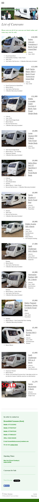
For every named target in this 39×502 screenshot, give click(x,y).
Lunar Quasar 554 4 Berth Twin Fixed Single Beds (32, 138)
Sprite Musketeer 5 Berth (32, 386)
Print (5, 494)
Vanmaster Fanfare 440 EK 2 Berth (32, 277)
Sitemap (10, 494)
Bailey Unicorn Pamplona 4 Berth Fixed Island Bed (32, 44)
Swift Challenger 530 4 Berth (32, 248)
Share (7, 486)
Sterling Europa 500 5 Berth (31, 332)
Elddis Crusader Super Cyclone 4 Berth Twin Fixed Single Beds (32, 106)
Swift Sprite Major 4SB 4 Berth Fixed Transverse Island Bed (30, 74)
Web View (34, 496)
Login (35, 494)
